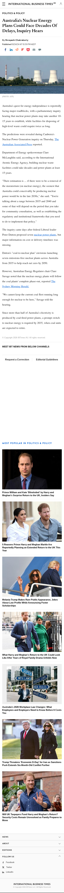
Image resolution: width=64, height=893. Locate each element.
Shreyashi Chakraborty (16, 40)
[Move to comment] (39, 49)
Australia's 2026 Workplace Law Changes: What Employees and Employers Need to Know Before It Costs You (31, 710)
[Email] (34, 49)
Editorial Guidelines (47, 359)
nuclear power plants (45, 234)
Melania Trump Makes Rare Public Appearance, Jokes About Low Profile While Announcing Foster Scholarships (30, 602)
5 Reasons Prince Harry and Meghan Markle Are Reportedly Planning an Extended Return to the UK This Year (31, 547)
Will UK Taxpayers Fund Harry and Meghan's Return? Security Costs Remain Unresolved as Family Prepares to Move (32, 817)
